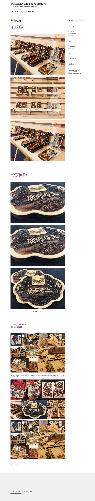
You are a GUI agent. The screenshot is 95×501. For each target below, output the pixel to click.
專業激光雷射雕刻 (30, 11)
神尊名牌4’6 (18, 28)
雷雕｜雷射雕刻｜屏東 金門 (17, 11)
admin (24, 25)
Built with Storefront (16, 493)
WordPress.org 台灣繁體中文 (74, 73)
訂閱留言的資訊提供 (72, 72)
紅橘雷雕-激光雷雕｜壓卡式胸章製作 (28, 4)
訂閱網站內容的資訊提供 (73, 70)
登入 (69, 68)
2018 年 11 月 (72, 48)
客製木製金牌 (19, 175)
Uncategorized (16, 166)
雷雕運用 (16, 327)
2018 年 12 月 (72, 46)
